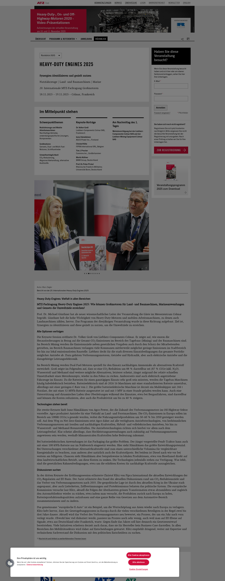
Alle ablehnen (139, 562)
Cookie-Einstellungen (138, 569)
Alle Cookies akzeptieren (138, 555)
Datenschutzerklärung (35, 565)
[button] (10, 563)
